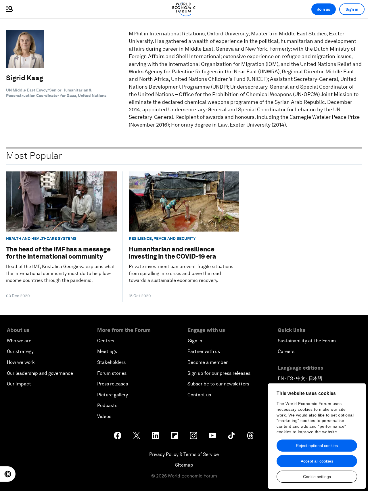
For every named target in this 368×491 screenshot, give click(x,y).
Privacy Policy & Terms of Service (184, 454)
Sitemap (184, 465)
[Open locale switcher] (7, 474)
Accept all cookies (317, 461)
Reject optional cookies (317, 445)
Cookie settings (317, 476)
